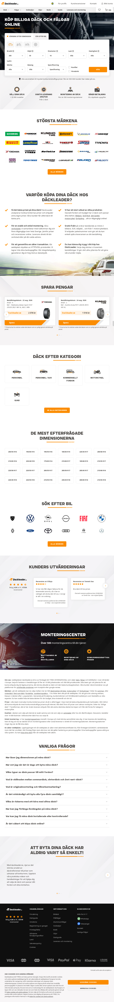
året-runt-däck (19, 693)
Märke (9, 65)
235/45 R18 (66, 480)
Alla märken (57, 172)
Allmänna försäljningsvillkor (36, 934)
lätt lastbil (95, 215)
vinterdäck (9, 693)
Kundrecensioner (78, 3)
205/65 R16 (83, 480)
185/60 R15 (83, 461)
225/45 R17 (83, 452)
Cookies (33, 947)
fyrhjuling (80, 218)
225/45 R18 (12, 480)
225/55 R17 (30, 470)
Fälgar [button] (16, 10)
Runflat (74, 67)
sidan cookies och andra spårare (17, 992)
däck (77, 680)
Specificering (53, 65)
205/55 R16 (12, 452)
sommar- (100, 691)
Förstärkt (75, 71)
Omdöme (33, 922)
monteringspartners (32, 719)
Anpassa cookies (88, 988)
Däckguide (34, 918)
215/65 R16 (12, 461)
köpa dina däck (26, 732)
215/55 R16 (48, 480)
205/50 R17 (66, 470)
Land (31, 939)
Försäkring (34, 914)
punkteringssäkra (41, 693)
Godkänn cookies (88, 982)
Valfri (9, 61)
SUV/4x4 (86, 215)
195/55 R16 (48, 452)
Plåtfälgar (57, 918)
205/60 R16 (101, 452)
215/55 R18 (101, 480)
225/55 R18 (30, 480)
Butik (49, 10)
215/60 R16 (101, 470)
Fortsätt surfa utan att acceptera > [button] (101, 970)
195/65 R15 (30, 452)
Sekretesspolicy (35, 943)
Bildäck (78, 215)
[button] (58, 603)
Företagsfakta (35, 930)
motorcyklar (71, 691)
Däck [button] (5, 10)
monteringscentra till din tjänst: (75, 646)
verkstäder (16, 228)
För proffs (62, 3)
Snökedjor (30, 10)
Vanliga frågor (82, 932)
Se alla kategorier (57, 410)
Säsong (30, 65)
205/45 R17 (83, 470)
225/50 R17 (12, 470)
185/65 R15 (66, 452)
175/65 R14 (48, 461)
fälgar (82, 680)
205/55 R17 (48, 470)
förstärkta (29, 693)
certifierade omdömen (25, 687)
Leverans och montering (76, 10)
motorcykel (70, 218)
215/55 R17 (101, 461)
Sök (98, 70)
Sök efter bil (40, 36)
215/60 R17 (66, 461)
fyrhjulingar (84, 691)
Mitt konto (108, 3)
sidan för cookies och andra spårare (41, 996)
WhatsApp (85, 919)
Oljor (40, 10)
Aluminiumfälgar (59, 922)
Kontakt (93, 3)
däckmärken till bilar (58, 691)
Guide (60, 10)
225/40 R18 (30, 461)
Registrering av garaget (39, 926)
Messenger (85, 924)
